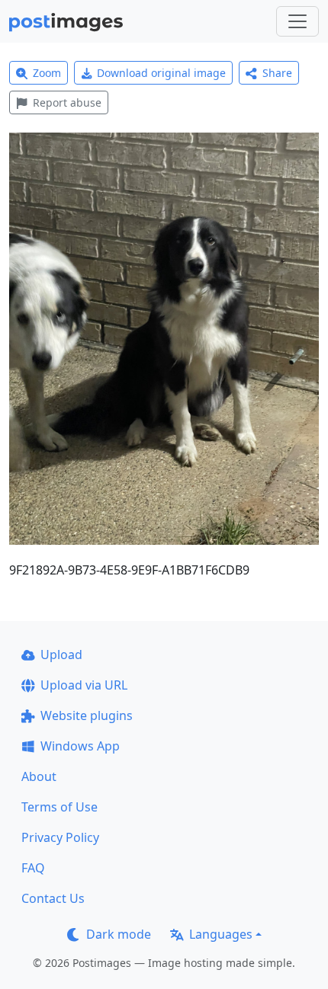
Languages (220, 934)
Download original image (161, 73)
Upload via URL (83, 685)
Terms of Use (59, 807)
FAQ (33, 867)
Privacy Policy (60, 837)
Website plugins (86, 715)
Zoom (47, 73)
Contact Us (53, 898)
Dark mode (118, 934)
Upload (61, 654)
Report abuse (67, 102)
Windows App (80, 746)
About (38, 776)
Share (277, 73)
